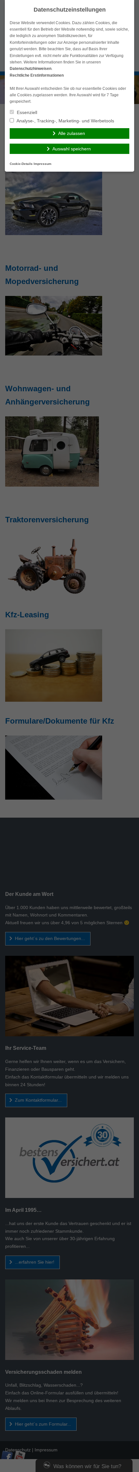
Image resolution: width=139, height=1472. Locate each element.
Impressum (42, 164)
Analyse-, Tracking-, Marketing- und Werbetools (65, 120)
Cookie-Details (21, 164)
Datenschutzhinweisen (30, 68)
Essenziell (26, 112)
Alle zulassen (71, 133)
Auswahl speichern (71, 148)
